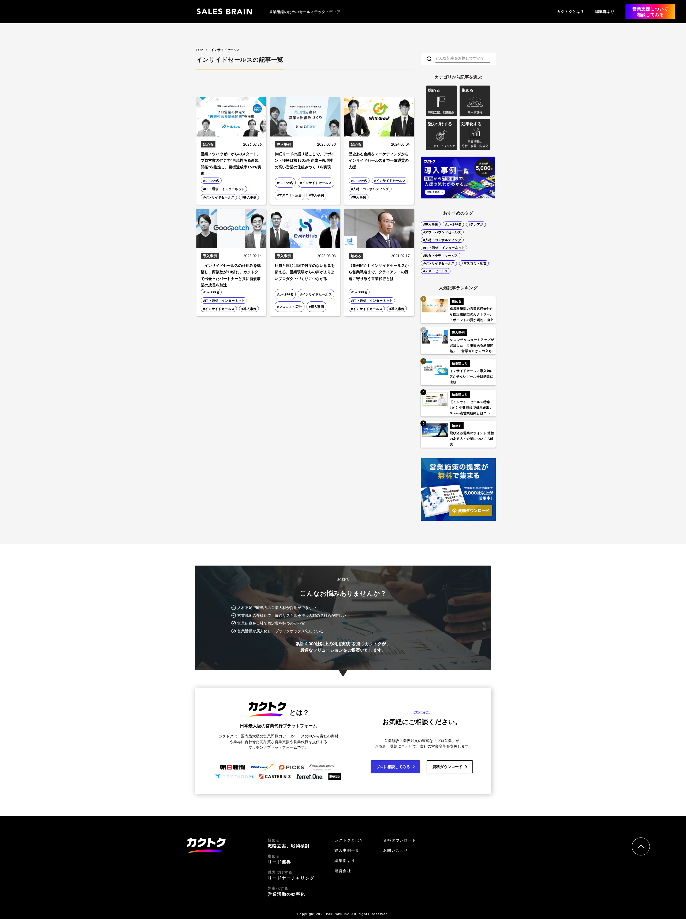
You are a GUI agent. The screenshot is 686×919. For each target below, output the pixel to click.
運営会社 (342, 871)
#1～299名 (453, 224)
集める (279, 859)
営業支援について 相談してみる (650, 11)
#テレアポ (475, 224)
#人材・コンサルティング (442, 240)
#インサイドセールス (438, 263)
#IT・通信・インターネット (444, 248)
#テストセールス (435, 271)
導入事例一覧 (346, 850)
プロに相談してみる (393, 766)
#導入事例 (430, 224)
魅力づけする (291, 875)
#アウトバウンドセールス (442, 232)
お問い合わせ (395, 850)
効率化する (286, 891)
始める (289, 843)
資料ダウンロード (448, 766)
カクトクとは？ (570, 11)
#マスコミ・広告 (473, 263)
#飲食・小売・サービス (440, 255)
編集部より (605, 11)
